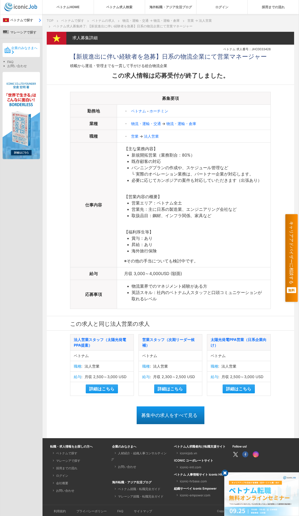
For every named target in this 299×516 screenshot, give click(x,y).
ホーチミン (159, 111)
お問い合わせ (17, 66)
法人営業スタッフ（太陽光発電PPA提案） (100, 342)
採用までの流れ (273, 7)
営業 (135, 136)
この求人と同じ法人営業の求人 (110, 323)
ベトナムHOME (68, 7)
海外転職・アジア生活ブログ (171, 7)
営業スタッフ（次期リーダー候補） (168, 342)
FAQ (10, 62)
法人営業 (151, 136)
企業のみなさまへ (24, 48)
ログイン (221, 7)
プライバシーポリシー (91, 511)
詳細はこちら (101, 388)
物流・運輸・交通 (146, 123)
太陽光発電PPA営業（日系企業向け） (239, 342)
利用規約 (60, 511)
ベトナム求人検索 (119, 7)
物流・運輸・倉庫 (181, 123)
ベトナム (139, 111)
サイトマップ (143, 511)
